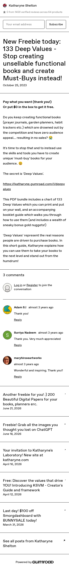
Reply (18, 319)
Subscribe (56, 24)
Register (32, 285)
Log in (18, 285)
